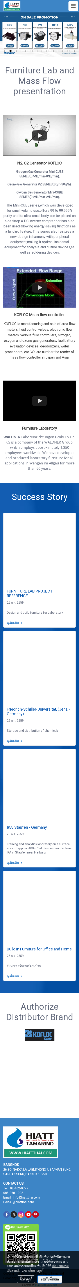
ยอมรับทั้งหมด (50, 1279)
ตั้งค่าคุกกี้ (26, 1279)
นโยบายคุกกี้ (35, 1270)
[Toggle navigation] (73, 6)
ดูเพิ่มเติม (13, 623)
